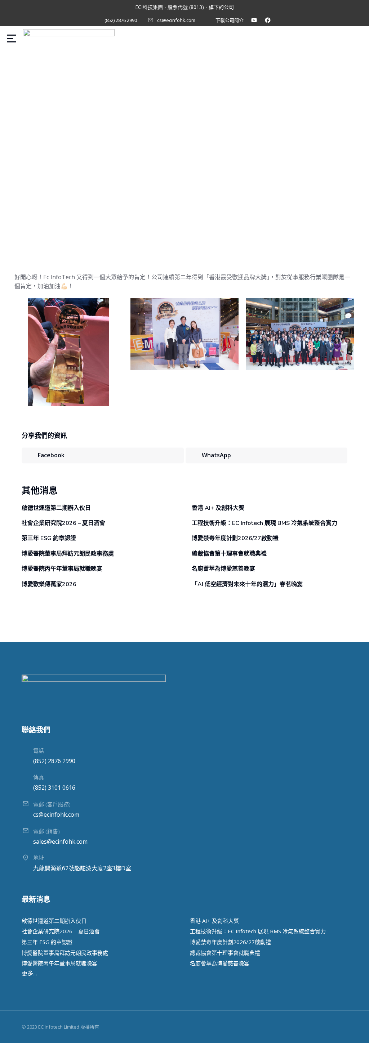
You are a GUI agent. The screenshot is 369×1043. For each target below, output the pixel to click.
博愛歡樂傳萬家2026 (49, 584)
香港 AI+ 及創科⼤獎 (218, 508)
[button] (103, 455)
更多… (29, 973)
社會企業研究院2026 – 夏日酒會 (63, 523)
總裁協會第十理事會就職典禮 (229, 554)
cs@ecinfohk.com (176, 20)
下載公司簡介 (229, 20)
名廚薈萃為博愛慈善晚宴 (223, 569)
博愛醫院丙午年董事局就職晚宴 (62, 569)
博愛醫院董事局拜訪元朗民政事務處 (68, 554)
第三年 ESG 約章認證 (49, 538)
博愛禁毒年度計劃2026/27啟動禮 (235, 538)
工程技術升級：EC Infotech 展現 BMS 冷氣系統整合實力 (264, 523)
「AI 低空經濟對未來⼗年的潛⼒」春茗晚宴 (247, 584)
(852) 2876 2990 (121, 20)
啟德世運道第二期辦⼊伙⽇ (56, 508)
